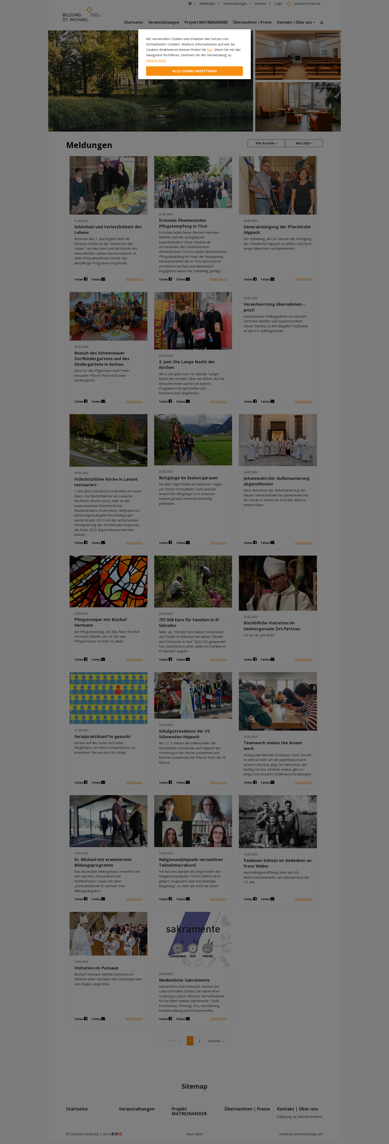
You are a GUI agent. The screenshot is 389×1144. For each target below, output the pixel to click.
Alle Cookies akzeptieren (194, 71)
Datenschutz (156, 60)
